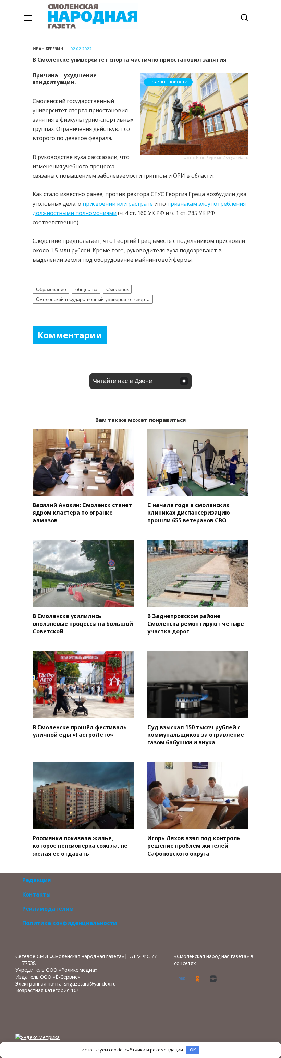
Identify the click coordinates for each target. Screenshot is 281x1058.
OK (193, 1050)
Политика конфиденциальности (69, 923)
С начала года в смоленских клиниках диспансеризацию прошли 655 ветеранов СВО (188, 512)
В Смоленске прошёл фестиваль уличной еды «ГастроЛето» (80, 730)
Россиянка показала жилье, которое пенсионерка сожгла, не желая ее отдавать (80, 845)
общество (86, 289)
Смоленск (117, 289)
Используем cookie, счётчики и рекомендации (132, 1050)
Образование (51, 289)
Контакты (36, 894)
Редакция (36, 880)
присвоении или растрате (118, 203)
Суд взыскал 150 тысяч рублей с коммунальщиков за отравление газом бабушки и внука (195, 734)
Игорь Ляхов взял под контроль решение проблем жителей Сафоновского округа (194, 845)
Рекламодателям (48, 908)
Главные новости (168, 82)
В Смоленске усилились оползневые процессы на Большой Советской (83, 623)
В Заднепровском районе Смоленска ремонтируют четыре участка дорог (195, 623)
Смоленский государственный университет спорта (93, 299)
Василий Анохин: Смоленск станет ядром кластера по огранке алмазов (82, 512)
